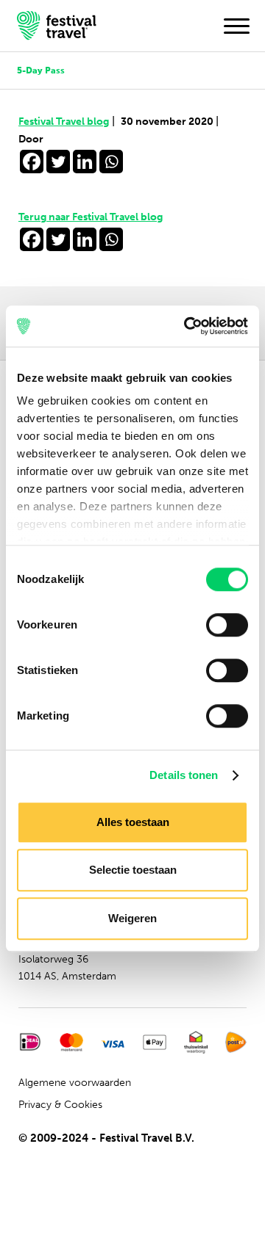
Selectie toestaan (133, 869)
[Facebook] (31, 161)
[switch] (227, 625)
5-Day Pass (41, 70)
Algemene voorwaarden (74, 1082)
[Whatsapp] (111, 161)
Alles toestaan (132, 822)
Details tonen (183, 775)
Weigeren (132, 918)
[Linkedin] (84, 161)
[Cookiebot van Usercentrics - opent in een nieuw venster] (187, 326)
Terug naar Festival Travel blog (90, 217)
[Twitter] (58, 161)
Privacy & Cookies (60, 1104)
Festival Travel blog (66, 121)
